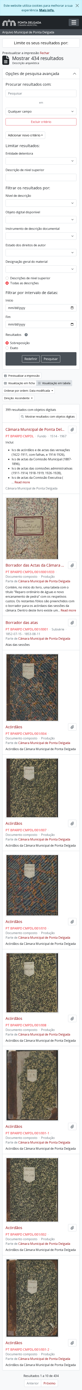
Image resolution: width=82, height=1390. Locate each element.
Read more (22, 482)
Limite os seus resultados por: (41, 42)
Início (9, 300)
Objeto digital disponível (23, 212)
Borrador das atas (22, 622)
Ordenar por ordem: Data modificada (27, 390)
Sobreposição (20, 343)
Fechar (44, 53)
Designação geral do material (26, 262)
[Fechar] (77, 5)
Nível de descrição (18, 196)
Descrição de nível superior (25, 170)
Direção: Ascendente (17, 398)
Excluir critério (41, 122)
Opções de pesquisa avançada (32, 73)
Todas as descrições (24, 283)
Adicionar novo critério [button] (24, 135)
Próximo (49, 1383)
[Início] (23, 22)
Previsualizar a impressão (23, 375)
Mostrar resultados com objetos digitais (49, 416)
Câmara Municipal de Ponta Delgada (36, 429)
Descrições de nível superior (30, 278)
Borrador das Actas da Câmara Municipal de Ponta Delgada (36, 565)
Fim (8, 317)
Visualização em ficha (21, 383)
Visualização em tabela (55, 383)
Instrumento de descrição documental (32, 229)
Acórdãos (14, 727)
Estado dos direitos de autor (26, 245)
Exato (14, 348)
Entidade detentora (19, 153)
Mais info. (46, 10)
